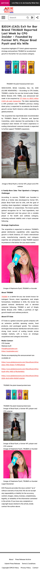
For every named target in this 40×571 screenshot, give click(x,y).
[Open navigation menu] (3, 17)
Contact (35, 568)
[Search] (27, 17)
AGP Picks (5, 3)
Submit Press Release (12, 564)
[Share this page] (37, 17)
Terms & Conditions (28, 564)
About (11, 559)
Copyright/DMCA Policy (10, 568)
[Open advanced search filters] (32, 17)
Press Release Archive (23, 559)
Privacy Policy (26, 568)
